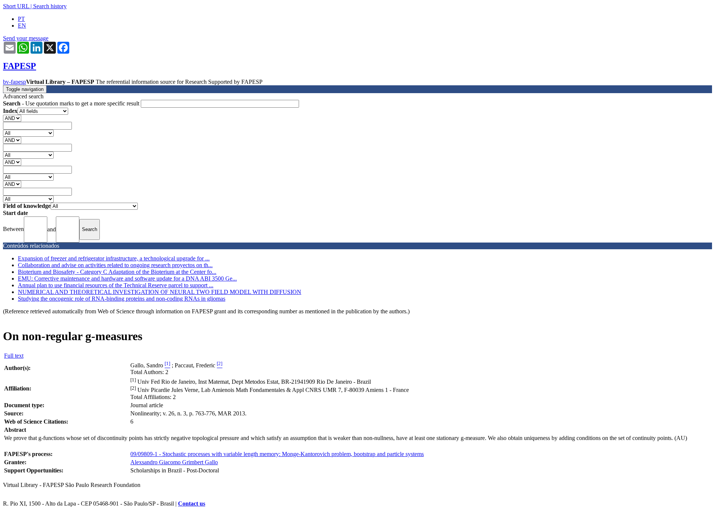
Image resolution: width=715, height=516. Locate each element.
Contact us (191, 503)
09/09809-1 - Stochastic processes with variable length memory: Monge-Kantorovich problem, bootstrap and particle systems (277, 454)
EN (22, 25)
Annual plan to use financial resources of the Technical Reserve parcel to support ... (115, 285)
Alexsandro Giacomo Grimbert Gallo (174, 462)
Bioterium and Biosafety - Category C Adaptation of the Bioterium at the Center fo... (117, 272)
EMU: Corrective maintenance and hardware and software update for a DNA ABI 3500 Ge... (127, 278)
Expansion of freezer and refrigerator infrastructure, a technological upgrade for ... (114, 258)
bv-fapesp (14, 82)
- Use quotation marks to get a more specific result (72, 103)
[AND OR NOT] (12, 118)
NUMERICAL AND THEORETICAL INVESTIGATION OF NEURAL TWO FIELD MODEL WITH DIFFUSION (159, 292)
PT (21, 19)
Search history (50, 6)
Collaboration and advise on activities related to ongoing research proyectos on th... (115, 265)
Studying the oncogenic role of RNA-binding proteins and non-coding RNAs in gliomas (121, 298)
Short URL (16, 6)
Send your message (25, 38)
